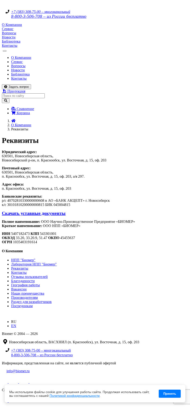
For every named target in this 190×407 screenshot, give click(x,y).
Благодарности (23, 281)
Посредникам (22, 306)
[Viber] (26, 382)
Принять (169, 393)
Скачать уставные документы (34, 213)
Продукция (15, 91)
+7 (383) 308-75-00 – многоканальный (40, 12)
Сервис (7, 29)
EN (13, 326)
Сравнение (25, 109)
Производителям (24, 298)
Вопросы (9, 33)
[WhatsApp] (15, 382)
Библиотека (11, 41)
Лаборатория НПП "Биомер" (34, 264)
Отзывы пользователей (29, 277)
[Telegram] (5, 382)
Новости (9, 37)
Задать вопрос (18, 86)
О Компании (12, 25)
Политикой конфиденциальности (75, 396)
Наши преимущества (27, 293)
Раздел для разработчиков (31, 302)
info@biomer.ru (18, 371)
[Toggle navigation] (4, 51)
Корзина (23, 113)
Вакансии (19, 289)
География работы (25, 285)
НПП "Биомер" (23, 260)
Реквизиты (19, 268)
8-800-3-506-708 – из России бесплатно (48, 16)
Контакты (9, 45)
